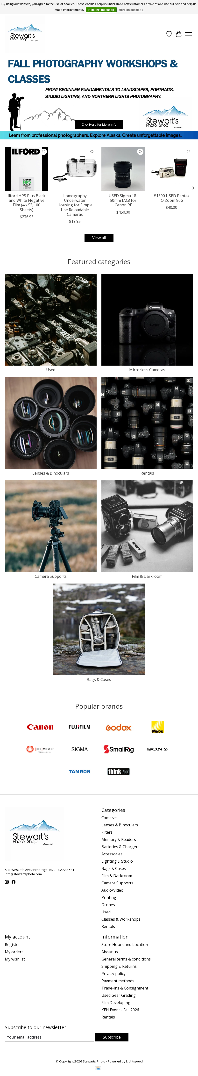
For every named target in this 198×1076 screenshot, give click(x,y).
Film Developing (115, 1002)
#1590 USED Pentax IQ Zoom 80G (171, 198)
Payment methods (117, 980)
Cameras (109, 817)
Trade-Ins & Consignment (124, 988)
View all (99, 237)
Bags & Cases (99, 679)
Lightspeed (134, 1061)
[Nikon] (158, 727)
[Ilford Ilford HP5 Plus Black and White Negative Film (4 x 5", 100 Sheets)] (26, 169)
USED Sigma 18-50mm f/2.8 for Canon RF (123, 200)
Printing (108, 897)
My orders (14, 951)
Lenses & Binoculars (50, 473)
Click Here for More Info (99, 124)
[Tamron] (79, 772)
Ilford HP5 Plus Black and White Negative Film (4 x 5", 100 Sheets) (26, 202)
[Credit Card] (98, 1068)
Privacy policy (113, 973)
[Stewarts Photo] (25, 34)
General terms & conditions (126, 959)
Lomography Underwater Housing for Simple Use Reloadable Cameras (74, 205)
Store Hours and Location (124, 944)
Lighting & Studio (117, 861)
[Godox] (118, 727)
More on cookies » (131, 10)
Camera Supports (51, 576)
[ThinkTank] (118, 772)
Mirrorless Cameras (147, 369)
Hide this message (101, 10)
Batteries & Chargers (120, 846)
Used (50, 369)
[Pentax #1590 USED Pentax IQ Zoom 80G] (171, 169)
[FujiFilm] (79, 727)
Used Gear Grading (118, 995)
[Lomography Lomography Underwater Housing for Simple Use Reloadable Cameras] (75, 169)
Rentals (147, 473)
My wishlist (15, 959)
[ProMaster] (40, 749)
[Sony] (158, 749)
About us (109, 951)
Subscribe (112, 1037)
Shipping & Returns (119, 966)
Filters (107, 832)
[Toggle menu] (188, 34)
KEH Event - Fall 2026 (120, 1009)
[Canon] (40, 727)
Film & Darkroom (147, 576)
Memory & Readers (118, 839)
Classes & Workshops (121, 919)
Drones (108, 904)
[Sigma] (79, 749)
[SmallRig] (118, 749)
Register (12, 944)
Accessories (111, 854)
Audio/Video (112, 890)
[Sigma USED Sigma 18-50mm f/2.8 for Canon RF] (123, 169)
